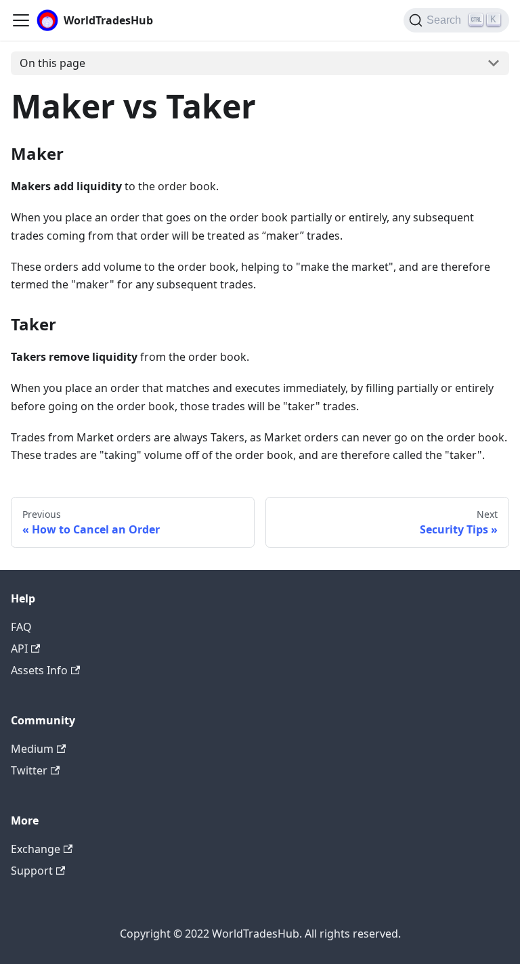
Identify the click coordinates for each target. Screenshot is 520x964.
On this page (52, 63)
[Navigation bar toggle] (21, 20)
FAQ (21, 626)
